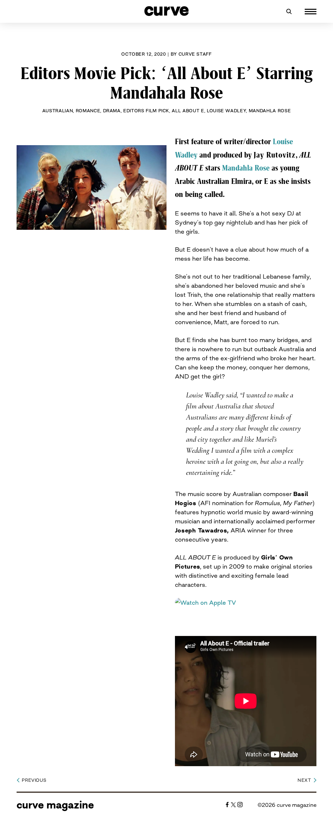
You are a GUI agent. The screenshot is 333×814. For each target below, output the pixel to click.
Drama (112, 110)
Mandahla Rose (270, 110)
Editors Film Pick (146, 110)
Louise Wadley (226, 110)
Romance (88, 110)
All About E (188, 110)
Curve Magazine (55, 805)
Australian (57, 110)
